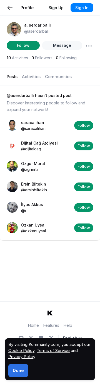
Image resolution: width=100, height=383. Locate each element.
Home (33, 325)
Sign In (82, 7)
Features (51, 325)
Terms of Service (53, 350)
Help (68, 325)
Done (18, 370)
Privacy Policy (21, 356)
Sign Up (56, 7)
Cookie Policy (21, 350)
